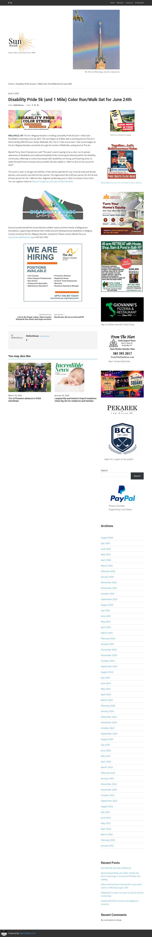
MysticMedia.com (27, 933)
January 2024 (107, 711)
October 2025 (107, 593)
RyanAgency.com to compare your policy (121, 182)
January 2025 (107, 644)
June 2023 (106, 750)
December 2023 (109, 716)
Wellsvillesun (19, 105)
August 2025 (107, 604)
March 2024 (107, 700)
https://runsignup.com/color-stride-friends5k (52, 181)
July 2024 (105, 677)
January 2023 (107, 778)
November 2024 (109, 655)
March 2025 (107, 632)
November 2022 (109, 789)
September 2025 (109, 599)
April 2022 (106, 828)
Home (113, 3)
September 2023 (109, 733)
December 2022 (109, 784)
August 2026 (107, 537)
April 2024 (106, 694)
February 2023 (108, 772)
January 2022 (107, 845)
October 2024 (107, 660)
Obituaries (120, 3)
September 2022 (109, 800)
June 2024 (106, 683)
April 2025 (106, 627)
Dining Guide (139, 3)
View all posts (45, 336)
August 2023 (107, 739)
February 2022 (108, 840)
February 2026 (108, 571)
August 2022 (107, 806)
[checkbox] (4, 933)
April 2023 (106, 761)
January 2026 (107, 576)
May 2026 (105, 554)
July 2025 (105, 610)
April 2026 (106, 560)
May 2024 (105, 688)
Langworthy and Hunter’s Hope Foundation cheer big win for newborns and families (75, 399)
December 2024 (109, 649)
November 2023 (109, 722)
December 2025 (109, 582)
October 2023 (107, 728)
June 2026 (106, 548)
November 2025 (109, 588)
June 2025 (106, 616)
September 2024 (109, 666)
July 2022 (105, 812)
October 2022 (107, 795)
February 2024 (108, 705)
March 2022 (107, 834)
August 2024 (107, 672)
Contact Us (129, 3)
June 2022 (106, 817)
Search (104, 470)
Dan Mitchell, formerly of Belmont (116, 868)
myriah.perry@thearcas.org (20, 237)
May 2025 (105, 621)
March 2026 (107, 565)
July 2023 (105, 744)
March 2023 (107, 767)
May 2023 (105, 756)
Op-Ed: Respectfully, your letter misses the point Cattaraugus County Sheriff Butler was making (120, 876)
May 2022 (105, 823)
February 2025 (108, 638)
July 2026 (105, 543)
